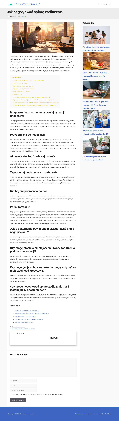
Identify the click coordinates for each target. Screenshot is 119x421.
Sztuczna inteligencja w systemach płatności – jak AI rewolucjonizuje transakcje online (96, 105)
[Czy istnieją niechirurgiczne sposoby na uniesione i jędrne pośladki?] (96, 35)
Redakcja (108, 414)
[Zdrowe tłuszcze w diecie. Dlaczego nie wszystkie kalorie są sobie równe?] (96, 61)
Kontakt (92, 414)
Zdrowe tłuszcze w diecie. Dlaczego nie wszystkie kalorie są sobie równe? (96, 76)
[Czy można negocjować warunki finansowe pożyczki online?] (96, 145)
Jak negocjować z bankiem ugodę (25, 316)
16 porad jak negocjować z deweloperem (23, 328)
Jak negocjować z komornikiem (24, 322)
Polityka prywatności (81, 414)
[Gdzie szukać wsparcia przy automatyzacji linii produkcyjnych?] (96, 119)
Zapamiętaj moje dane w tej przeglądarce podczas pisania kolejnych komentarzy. (37, 394)
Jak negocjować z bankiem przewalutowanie (28, 319)
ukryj (21, 77)
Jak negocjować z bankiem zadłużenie (26, 311)
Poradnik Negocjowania (104, 4)
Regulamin (100, 414)
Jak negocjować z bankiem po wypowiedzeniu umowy (31, 313)
